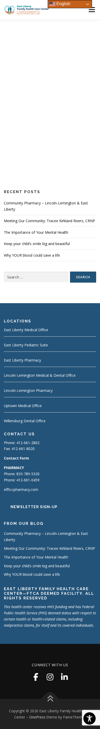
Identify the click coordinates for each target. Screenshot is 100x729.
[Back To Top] (50, 699)
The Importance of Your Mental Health (36, 232)
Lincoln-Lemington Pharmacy (28, 390)
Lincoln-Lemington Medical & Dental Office (40, 375)
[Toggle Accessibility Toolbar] (89, 718)
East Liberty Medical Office (26, 329)
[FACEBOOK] (35, 677)
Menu (91, 9)
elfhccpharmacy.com (21, 489)
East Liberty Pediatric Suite (26, 345)
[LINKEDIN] (64, 677)
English (62, 4)
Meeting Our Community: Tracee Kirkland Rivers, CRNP (49, 220)
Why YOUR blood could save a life (32, 255)
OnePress (37, 717)
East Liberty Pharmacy (22, 360)
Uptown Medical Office (23, 405)
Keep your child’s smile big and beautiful (37, 243)
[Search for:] (36, 277)
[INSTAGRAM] (50, 677)
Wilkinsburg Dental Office (25, 420)
